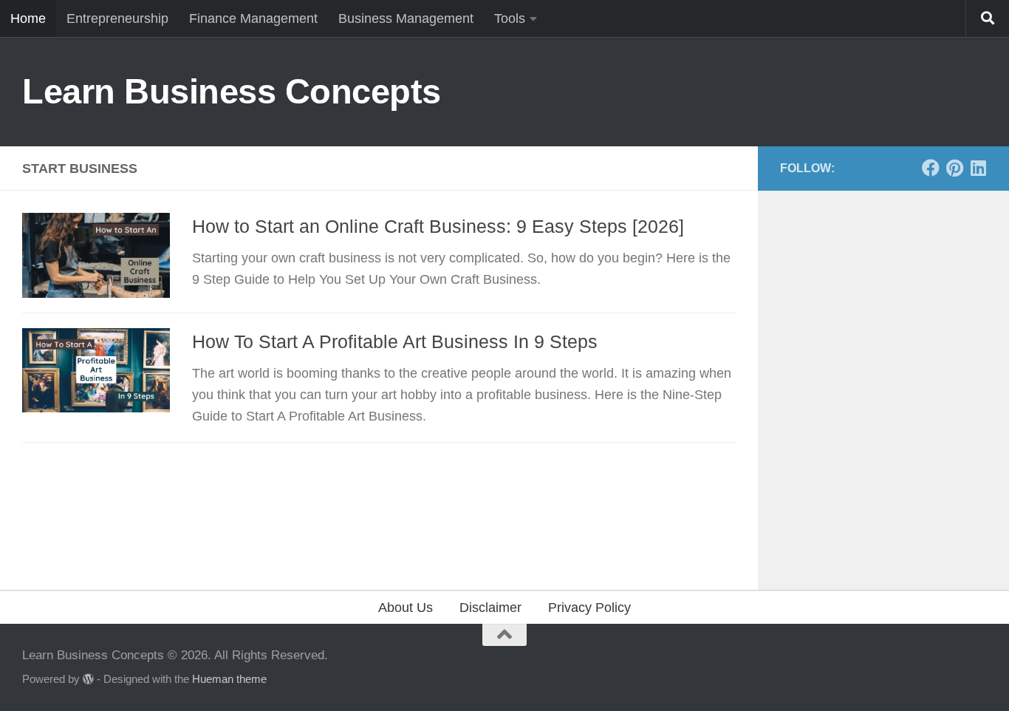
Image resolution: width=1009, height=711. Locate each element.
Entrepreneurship (117, 18)
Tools (509, 18)
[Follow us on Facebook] (931, 168)
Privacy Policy (589, 607)
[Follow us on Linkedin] (978, 168)
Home (28, 18)
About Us (405, 607)
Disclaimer (490, 607)
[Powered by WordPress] (88, 679)
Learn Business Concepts (231, 91)
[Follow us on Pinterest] (954, 168)
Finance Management (253, 18)
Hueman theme (229, 679)
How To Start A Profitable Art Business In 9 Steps (395, 341)
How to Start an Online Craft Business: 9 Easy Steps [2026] (438, 226)
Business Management (405, 18)
